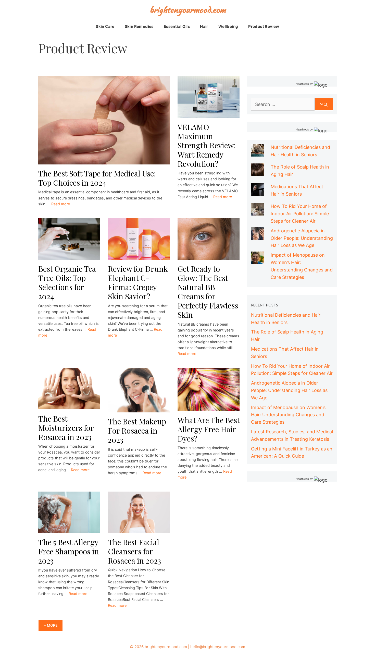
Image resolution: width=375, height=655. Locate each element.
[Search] (324, 104)
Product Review (263, 26)
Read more (60, 204)
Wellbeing (228, 26)
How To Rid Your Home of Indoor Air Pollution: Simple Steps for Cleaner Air (300, 214)
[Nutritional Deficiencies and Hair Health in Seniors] (257, 153)
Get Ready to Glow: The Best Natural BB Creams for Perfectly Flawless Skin (208, 292)
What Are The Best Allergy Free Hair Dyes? (209, 429)
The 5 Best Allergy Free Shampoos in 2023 (68, 551)
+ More (50, 625)
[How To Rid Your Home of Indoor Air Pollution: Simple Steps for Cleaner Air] (257, 212)
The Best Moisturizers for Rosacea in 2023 (66, 427)
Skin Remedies (139, 26)
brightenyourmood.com (187, 10)
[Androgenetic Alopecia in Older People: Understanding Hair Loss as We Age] (257, 236)
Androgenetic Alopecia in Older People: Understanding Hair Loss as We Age (302, 238)
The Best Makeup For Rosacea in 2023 (137, 430)
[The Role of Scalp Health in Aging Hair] (257, 172)
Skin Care (105, 26)
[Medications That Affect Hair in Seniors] (257, 192)
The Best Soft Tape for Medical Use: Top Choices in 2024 (97, 178)
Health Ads (302, 83)
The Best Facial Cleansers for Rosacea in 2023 (134, 551)
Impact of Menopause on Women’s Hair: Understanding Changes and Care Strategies (288, 415)
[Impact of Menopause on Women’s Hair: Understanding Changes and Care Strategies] (257, 260)
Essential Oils (177, 26)
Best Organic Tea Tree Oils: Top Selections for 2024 (67, 282)
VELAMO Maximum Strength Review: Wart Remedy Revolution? (207, 145)
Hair (204, 26)
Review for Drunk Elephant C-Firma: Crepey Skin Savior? (138, 282)
